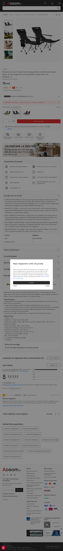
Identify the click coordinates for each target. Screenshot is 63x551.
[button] (3, 547)
